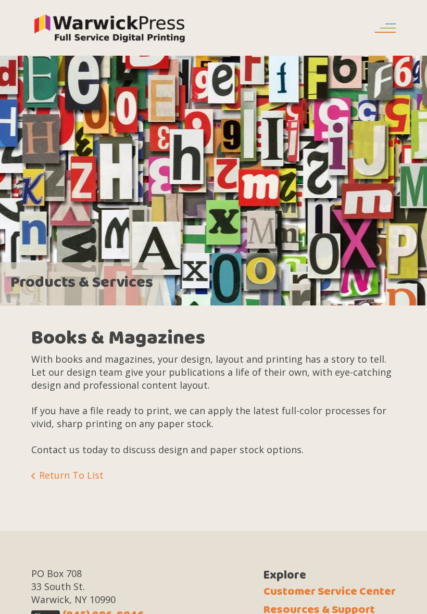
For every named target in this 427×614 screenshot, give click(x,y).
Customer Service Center (329, 591)
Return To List (71, 475)
